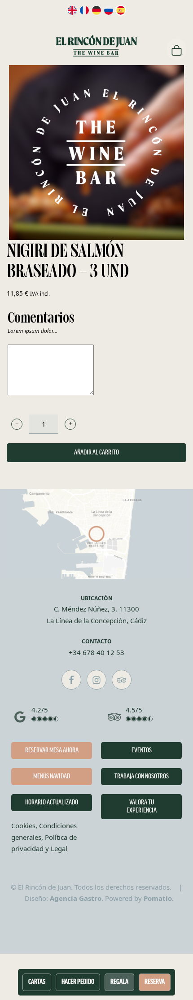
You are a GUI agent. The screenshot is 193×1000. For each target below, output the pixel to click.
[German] (96, 10)
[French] (84, 10)
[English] (72, 10)
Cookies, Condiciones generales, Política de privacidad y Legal (44, 837)
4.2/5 (39, 709)
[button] (16, 424)
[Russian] (108, 10)
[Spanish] (120, 10)
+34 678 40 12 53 (96, 652)
